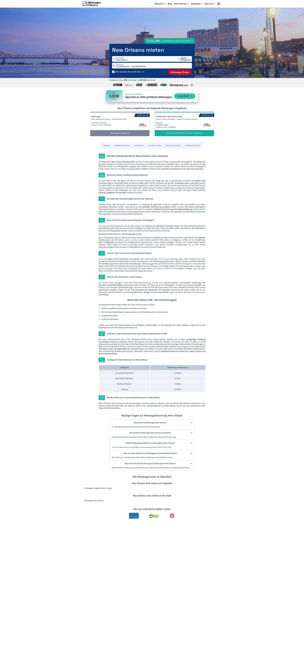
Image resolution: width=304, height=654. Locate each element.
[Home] (92, 3)
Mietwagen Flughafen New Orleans (98, 488)
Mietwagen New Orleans (94, 500)
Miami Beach (194, 242)
